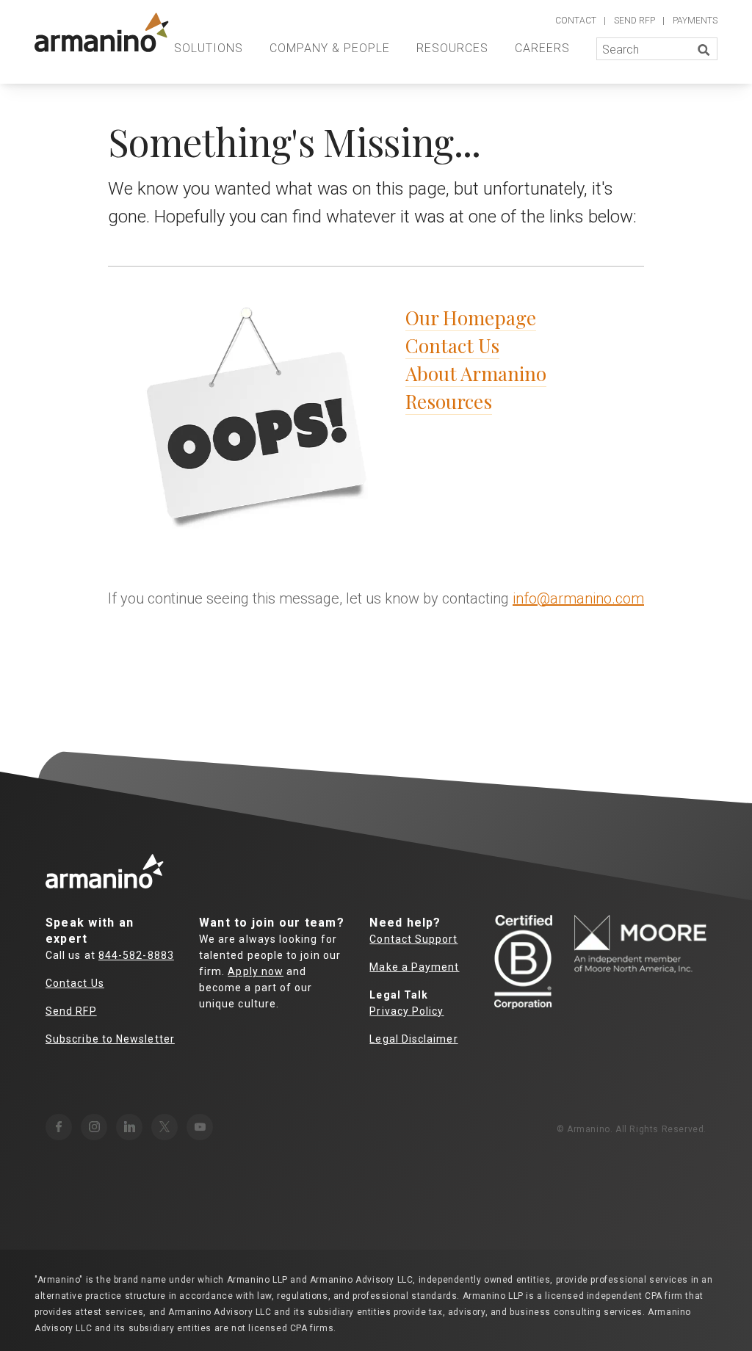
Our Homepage (470, 317)
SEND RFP (634, 20)
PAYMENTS (695, 20)
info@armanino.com (578, 598)
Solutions (208, 48)
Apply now (255, 971)
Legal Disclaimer (413, 1039)
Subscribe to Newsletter (110, 1039)
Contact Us (452, 345)
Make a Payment (414, 967)
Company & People (330, 48)
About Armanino (475, 373)
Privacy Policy (406, 1011)
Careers (542, 48)
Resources (452, 48)
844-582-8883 (136, 955)
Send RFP (71, 1011)
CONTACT (575, 20)
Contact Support (413, 939)
